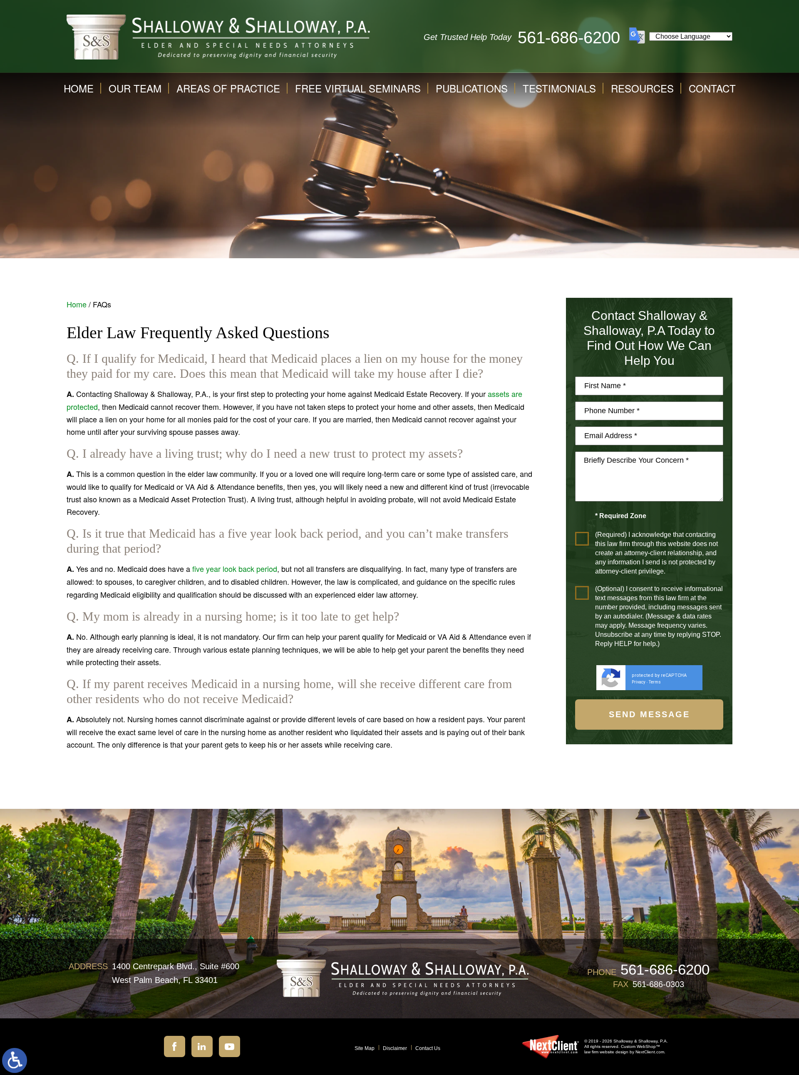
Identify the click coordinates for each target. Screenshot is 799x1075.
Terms (655, 682)
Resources (642, 88)
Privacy (638, 682)
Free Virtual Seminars (358, 88)
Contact (712, 88)
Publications (472, 88)
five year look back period (234, 568)
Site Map (365, 1048)
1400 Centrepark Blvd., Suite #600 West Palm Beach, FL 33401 (175, 973)
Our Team (135, 88)
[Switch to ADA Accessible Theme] (14, 1060)
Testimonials (559, 88)
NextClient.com (649, 1052)
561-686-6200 (569, 37)
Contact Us (427, 1048)
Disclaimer (395, 1048)
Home (79, 88)
